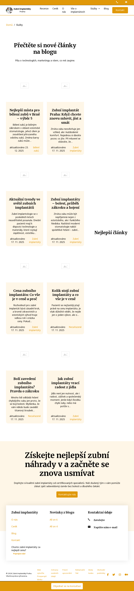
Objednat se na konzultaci (67, 586)
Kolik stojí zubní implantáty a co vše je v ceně (65, 295)
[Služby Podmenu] (99, 8)
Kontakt (120, 10)
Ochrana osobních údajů (54, 573)
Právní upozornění (67, 571)
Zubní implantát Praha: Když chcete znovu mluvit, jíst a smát (65, 116)
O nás (64, 10)
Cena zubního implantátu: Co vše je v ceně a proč (24, 295)
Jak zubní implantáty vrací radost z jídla (65, 383)
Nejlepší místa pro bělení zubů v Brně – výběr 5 (24, 114)
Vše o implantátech (78, 10)
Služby (93, 8)
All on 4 (54, 526)
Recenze (44, 8)
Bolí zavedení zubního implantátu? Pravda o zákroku (24, 385)
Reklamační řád (80, 571)
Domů (9, 24)
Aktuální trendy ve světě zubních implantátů (24, 203)
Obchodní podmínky (101, 571)
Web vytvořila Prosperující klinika (42, 575)
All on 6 (54, 519)
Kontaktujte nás (67, 494)
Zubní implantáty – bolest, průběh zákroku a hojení (65, 203)
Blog (106, 8)
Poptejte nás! (19, 553)
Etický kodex (90, 571)
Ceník (55, 8)
